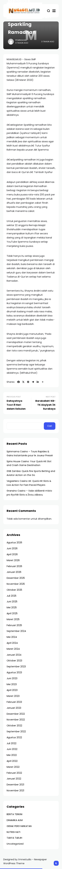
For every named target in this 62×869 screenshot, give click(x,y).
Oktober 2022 (14, 725)
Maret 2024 (13, 649)
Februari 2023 (14, 702)
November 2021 (15, 790)
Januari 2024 (14, 654)
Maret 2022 (13, 767)
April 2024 (12, 643)
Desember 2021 (15, 784)
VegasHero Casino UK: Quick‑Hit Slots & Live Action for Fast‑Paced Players (29, 483)
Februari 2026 (14, 566)
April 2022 (12, 761)
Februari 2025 (14, 625)
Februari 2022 (14, 773)
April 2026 (12, 554)
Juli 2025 (11, 595)
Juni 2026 (12, 548)
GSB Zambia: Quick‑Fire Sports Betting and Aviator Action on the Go (31, 473)
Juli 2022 (11, 743)
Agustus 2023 (14, 672)
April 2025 (12, 613)
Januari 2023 (14, 708)
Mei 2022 (12, 755)
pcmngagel (21, 40)
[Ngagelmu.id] (24, 10)
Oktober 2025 (14, 589)
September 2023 (16, 666)
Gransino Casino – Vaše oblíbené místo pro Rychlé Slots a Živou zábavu (29, 492)
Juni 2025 (12, 601)
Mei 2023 (12, 684)
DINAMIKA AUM (15, 820)
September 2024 (16, 631)
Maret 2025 (13, 619)
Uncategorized (15, 843)
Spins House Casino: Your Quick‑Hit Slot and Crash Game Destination (29, 463)
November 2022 (16, 719)
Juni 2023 (12, 678)
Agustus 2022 (14, 737)
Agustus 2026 (14, 542)
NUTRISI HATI (13, 832)
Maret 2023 (13, 696)
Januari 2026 (14, 572)
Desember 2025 (16, 578)
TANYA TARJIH (14, 837)
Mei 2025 (12, 607)
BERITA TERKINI (14, 814)
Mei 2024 (12, 637)
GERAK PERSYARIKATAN (19, 826)
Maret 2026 (13, 560)
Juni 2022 (12, 749)
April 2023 (12, 690)
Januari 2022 (14, 778)
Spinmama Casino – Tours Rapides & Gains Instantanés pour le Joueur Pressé (30, 453)
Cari (49, 426)
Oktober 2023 (14, 660)
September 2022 (16, 731)
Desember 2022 (16, 713)
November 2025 (16, 584)
